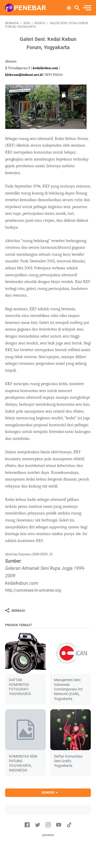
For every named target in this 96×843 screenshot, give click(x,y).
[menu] (87, 7)
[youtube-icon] (58, 825)
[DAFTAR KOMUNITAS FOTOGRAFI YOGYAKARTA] (25, 653)
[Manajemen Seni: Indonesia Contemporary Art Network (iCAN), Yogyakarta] (70, 653)
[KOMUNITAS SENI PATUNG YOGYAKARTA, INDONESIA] (25, 729)
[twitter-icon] (37, 825)
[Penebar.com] (25, 8)
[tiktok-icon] (69, 825)
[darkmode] (68, 7)
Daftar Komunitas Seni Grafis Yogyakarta (68, 761)
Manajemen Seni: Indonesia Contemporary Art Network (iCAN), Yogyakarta (68, 689)
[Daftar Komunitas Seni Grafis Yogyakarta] (70, 729)
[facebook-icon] (27, 825)
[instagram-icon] (48, 825)
